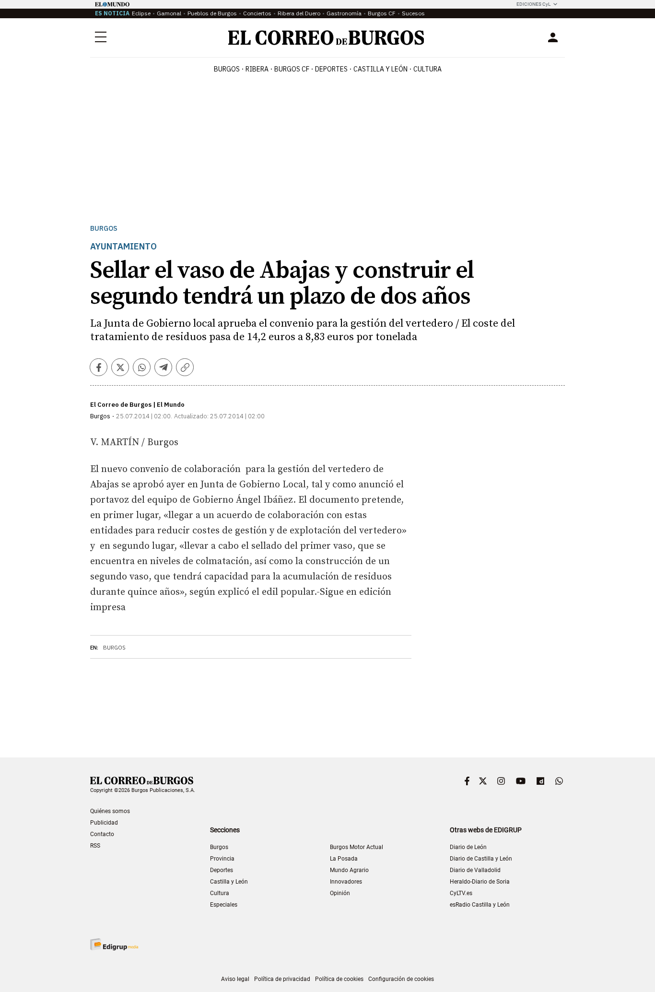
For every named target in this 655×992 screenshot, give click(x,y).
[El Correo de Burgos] (326, 37)
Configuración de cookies (401, 979)
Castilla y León (380, 69)
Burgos (227, 69)
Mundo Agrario (349, 870)
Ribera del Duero (299, 13)
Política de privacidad (282, 979)
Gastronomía (344, 13)
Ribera (257, 69)
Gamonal (169, 13)
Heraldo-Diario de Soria (480, 881)
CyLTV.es (461, 893)
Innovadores (346, 881)
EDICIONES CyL (533, 4)
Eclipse (141, 13)
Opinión (340, 893)
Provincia (222, 858)
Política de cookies (339, 979)
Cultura (427, 69)
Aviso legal (235, 979)
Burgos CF (382, 13)
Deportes (221, 870)
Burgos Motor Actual (356, 847)
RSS (95, 845)
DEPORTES (331, 69)
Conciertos (257, 13)
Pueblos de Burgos (212, 13)
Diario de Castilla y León (481, 858)
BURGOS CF (291, 69)
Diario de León (468, 847)
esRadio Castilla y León (480, 904)
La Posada (344, 858)
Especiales (223, 904)
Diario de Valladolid (475, 870)
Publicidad (104, 822)
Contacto (102, 834)
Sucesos (413, 13)
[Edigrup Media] (114, 944)
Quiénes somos (110, 811)
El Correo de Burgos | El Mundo (137, 405)
